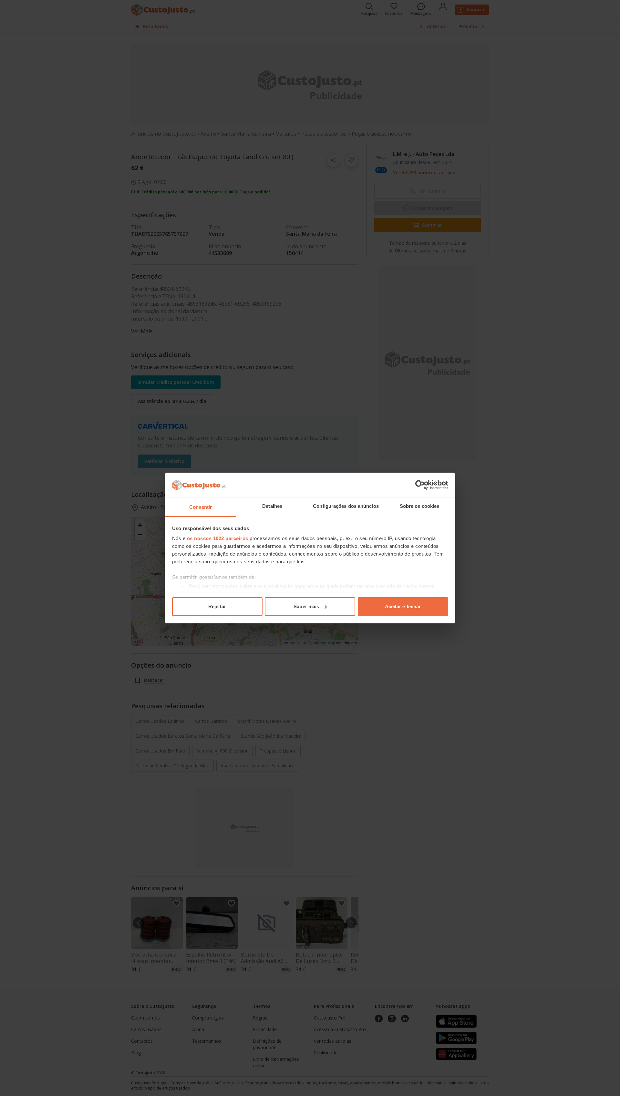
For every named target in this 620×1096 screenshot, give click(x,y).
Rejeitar (217, 606)
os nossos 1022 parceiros (217, 538)
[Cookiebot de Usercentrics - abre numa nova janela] (420, 485)
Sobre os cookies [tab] (419, 506)
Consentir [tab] (200, 507)
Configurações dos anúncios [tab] (346, 506)
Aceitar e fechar (403, 606)
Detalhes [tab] (272, 506)
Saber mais (306, 606)
